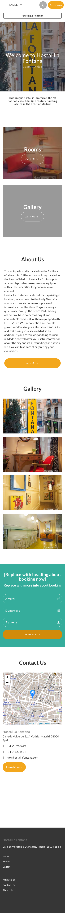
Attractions (9, 879)
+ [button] (7, 677)
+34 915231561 (16, 751)
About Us (8, 890)
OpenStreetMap (44, 723)
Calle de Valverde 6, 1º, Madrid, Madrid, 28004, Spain (32, 846)
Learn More (31, 158)
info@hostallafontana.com (22, 757)
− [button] (7, 682)
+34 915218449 (16, 746)
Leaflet (31, 723)
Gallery (6, 866)
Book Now (31, 634)
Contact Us (9, 885)
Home (6, 856)
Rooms (6, 861)
